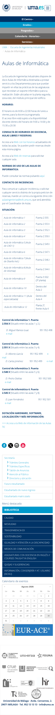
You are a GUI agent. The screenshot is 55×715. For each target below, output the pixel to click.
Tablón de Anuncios (19, 470)
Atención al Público (18, 474)
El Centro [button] (27, 19)
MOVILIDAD (10, 524)
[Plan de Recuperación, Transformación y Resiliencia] (18, 693)
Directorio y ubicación (20, 478)
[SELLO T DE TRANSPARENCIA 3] (10, 682)
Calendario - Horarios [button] (27, 36)
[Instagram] (17, 445)
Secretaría (9, 457)
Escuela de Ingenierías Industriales (27, 47)
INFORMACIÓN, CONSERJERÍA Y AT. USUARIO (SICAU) (27, 572)
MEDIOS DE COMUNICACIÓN (19, 548)
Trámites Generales (19, 462)
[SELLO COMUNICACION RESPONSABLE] (45, 668)
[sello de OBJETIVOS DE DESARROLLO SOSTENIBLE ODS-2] (10, 655)
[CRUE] (10, 668)
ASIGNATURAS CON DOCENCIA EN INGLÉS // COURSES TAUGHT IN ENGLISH (27, 557)
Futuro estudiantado (14, 483)
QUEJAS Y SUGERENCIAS (16, 564)
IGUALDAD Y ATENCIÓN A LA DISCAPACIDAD (27, 542)
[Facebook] (4, 445)
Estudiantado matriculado (17, 496)
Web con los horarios (24, 142)
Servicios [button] (27, 41)
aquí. (42, 175)
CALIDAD (8, 517)
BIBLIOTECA (11, 509)
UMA (4, 47)
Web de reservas (22, 155)
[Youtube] (23, 445)
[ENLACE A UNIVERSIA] (27, 655)
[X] (10, 445)
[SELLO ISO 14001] (27, 682)
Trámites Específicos (19, 466)
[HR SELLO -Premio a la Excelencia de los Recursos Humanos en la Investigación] (45, 682)
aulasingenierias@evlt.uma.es (16, 199)
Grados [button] (27, 24)
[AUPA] (27, 668)
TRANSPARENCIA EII (14, 530)
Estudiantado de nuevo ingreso (19, 490)
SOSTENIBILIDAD (12, 536)
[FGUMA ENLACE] (45, 655)
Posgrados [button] (27, 30)
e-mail (9, 333)
